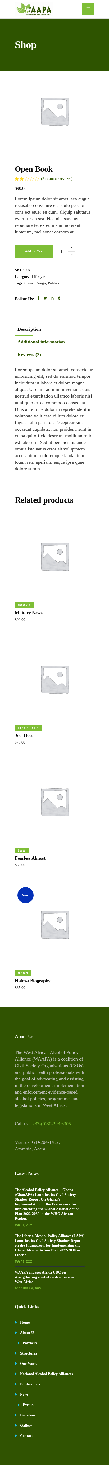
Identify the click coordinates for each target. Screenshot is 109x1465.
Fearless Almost (30, 858)
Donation (27, 1415)
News (23, 973)
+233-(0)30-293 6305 (50, 1123)
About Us (27, 1333)
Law (22, 851)
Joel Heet (24, 735)
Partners (30, 1343)
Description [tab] (29, 329)
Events (28, 1405)
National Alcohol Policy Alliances (46, 1374)
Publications (30, 1384)
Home (25, 1322)
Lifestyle (38, 277)
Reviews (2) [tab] (29, 354)
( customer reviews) (56, 179)
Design (40, 283)
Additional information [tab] (41, 341)
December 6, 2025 (28, 1288)
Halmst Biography (33, 980)
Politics (53, 283)
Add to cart (34, 251)
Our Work (28, 1364)
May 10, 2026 (23, 1225)
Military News (28, 612)
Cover (28, 283)
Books (24, 605)
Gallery (26, 1425)
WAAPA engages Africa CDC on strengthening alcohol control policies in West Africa (47, 1277)
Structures (28, 1353)
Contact (26, 1436)
